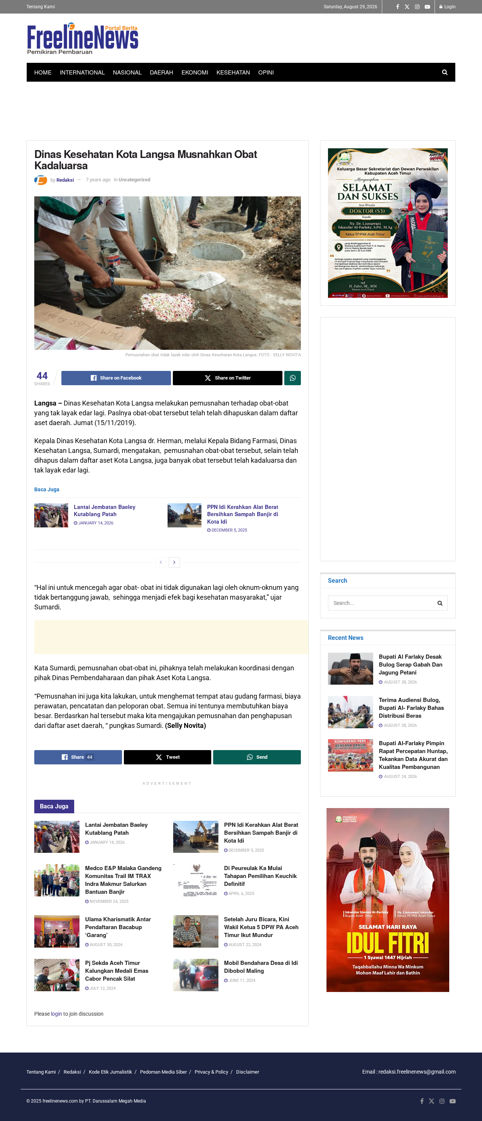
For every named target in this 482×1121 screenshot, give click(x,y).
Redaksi (65, 179)
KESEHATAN (233, 72)
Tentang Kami (40, 6)
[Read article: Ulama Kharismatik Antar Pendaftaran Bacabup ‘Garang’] (56, 931)
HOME (43, 72)
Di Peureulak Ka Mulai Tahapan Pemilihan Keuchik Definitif (260, 876)
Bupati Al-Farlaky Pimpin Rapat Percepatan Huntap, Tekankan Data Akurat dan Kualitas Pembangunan (413, 755)
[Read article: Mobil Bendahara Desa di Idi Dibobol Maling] (195, 975)
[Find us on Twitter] (407, 7)
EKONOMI (195, 72)
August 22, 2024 (244, 944)
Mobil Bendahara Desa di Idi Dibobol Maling (261, 966)
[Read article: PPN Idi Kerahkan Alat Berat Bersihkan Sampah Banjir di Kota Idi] (184, 515)
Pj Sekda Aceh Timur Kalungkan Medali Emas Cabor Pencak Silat (116, 970)
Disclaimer (247, 1072)
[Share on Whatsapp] (292, 378)
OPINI (266, 72)
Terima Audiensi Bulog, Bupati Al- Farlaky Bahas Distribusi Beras (411, 708)
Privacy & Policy (211, 1072)
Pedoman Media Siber (163, 1072)
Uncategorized (134, 179)
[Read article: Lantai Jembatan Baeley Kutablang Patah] (51, 515)
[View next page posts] (174, 562)
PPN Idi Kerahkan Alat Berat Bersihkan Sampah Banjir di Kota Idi (242, 514)
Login (449, 6)
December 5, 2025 (228, 530)
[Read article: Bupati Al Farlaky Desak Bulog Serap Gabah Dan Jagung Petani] (350, 669)
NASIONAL (127, 72)
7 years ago (98, 179)
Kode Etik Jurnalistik (110, 1072)
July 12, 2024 (102, 988)
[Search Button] (445, 72)
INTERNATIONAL (82, 72)
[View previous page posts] (160, 562)
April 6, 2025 (240, 893)
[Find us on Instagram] (417, 7)
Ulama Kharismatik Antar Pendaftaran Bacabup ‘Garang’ (118, 927)
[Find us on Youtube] (427, 7)
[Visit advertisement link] (388, 900)
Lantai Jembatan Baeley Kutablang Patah (105, 510)
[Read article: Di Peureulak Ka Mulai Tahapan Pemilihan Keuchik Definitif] (195, 880)
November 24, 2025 (108, 901)
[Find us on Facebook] (397, 7)
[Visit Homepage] (82, 38)
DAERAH (161, 72)
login (56, 1014)
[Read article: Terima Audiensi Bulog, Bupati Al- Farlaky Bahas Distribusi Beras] (350, 712)
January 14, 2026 (95, 523)
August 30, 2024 (105, 944)
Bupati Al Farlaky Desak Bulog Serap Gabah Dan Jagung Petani (410, 664)
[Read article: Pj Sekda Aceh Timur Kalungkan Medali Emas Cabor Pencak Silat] (56, 975)
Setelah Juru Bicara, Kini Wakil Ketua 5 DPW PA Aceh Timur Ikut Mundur (261, 927)
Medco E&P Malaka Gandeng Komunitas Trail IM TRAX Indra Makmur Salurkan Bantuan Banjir (123, 880)
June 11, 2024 (241, 980)
